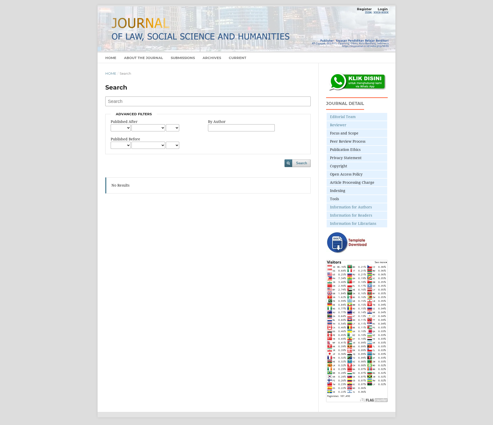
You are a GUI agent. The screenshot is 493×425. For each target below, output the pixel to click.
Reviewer (338, 124)
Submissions (183, 58)
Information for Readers (351, 215)
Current (237, 58)
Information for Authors (351, 207)
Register (364, 9)
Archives (212, 58)
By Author (217, 121)
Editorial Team (343, 116)
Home (110, 58)
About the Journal (143, 58)
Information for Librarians (353, 223)
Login (383, 9)
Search (301, 163)
